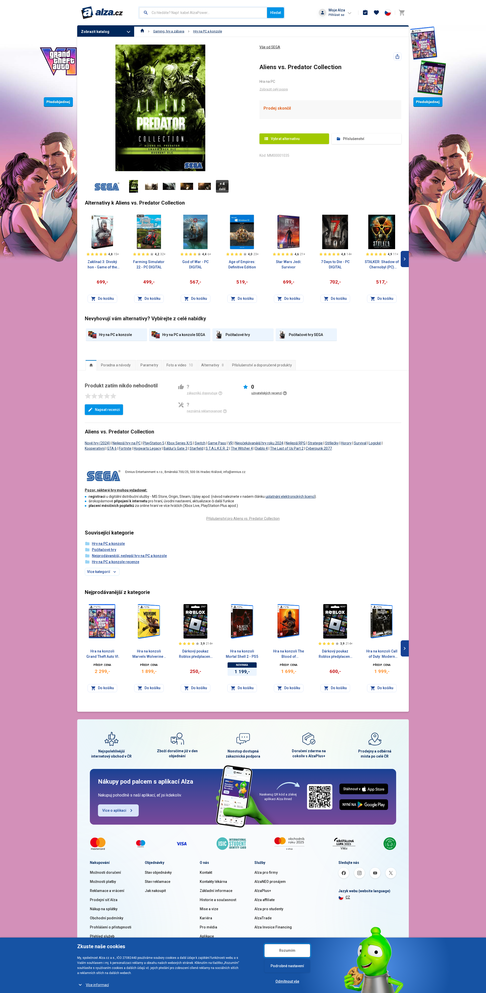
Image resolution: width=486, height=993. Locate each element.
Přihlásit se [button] (336, 15)
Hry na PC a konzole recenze (115, 562)
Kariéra (206, 918)
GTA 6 (112, 448)
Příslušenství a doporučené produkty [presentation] (262, 365)
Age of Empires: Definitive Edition (242, 264)
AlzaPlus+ (262, 891)
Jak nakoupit (155, 891)
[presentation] (91, 365)
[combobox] (203, 12)
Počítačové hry (104, 550)
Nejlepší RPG (296, 443)
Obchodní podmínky (106, 918)
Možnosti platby (103, 882)
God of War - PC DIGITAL (195, 264)
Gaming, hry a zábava (168, 31)
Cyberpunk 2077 (319, 448)
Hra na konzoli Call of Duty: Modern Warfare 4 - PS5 (381, 654)
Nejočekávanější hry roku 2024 (259, 443)
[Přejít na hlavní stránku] (102, 12)
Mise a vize (209, 909)
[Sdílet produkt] (397, 56)
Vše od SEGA (269, 47)
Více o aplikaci (114, 810)
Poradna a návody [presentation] (116, 365)
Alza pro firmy (266, 872)
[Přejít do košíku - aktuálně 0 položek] (402, 13)
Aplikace (207, 936)
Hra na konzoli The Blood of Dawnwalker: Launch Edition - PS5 (288, 654)
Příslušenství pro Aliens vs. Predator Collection (243, 519)
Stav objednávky (158, 872)
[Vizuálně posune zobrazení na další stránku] (405, 259)
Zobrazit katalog (95, 32)
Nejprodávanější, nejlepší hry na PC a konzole (129, 556)
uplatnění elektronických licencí (290, 496)
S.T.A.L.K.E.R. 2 (217, 448)
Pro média (208, 927)
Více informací (97, 985)
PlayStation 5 (153, 443)
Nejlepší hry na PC (126, 443)
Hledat (275, 13)
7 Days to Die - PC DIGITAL (335, 264)
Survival (360, 443)
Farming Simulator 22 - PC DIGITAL (149, 264)
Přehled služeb (102, 936)
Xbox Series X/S (179, 443)
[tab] (91, 365)
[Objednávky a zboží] (365, 13)
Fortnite (125, 448)
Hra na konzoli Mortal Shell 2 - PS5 (242, 654)
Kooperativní (95, 448)
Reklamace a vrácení (107, 891)
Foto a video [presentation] (180, 365)
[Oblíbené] (376, 13)
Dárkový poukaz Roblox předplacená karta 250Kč (195, 654)
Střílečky (332, 443)
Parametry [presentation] (149, 365)
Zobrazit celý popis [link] (273, 89)
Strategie (315, 443)
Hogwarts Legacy (147, 448)
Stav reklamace (157, 882)
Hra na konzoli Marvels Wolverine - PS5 (149, 654)
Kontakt (206, 872)
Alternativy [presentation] (212, 365)
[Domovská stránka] (142, 31)
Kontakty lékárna (213, 882)
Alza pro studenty (268, 909)
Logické (375, 443)
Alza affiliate (264, 900)
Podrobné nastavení (287, 966)
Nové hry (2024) (97, 443)
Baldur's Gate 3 (175, 448)
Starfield (196, 448)
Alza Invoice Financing (273, 927)
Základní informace (216, 891)
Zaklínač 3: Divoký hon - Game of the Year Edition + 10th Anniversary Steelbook (102, 265)
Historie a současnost (218, 900)
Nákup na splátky (103, 909)
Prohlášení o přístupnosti (110, 927)
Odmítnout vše (287, 981)
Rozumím (287, 950)
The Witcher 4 (242, 448)
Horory (346, 443)
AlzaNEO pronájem (270, 882)
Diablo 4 (261, 448)
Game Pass (217, 443)
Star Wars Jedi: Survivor (288, 264)
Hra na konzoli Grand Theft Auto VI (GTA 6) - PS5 (102, 654)
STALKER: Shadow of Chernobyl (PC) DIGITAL (382, 265)
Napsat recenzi (107, 410)
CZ (348, 897)
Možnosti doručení (105, 872)
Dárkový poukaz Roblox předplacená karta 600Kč (335, 654)
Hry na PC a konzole (207, 31)
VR (230, 443)
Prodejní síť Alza (103, 900)
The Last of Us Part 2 (286, 448)
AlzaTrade (263, 918)
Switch (200, 443)
